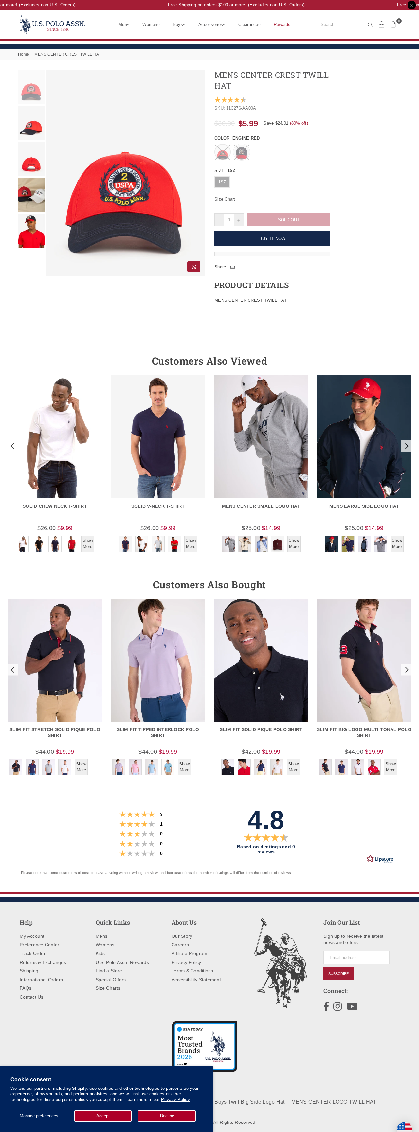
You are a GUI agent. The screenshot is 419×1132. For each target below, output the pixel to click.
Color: (237, 138)
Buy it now (272, 238)
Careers (180, 944)
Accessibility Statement (196, 979)
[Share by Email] (232, 267)
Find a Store (109, 970)
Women (149, 24)
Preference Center (39, 944)
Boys (178, 24)
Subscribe (338, 974)
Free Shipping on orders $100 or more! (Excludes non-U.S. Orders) (228, 4)
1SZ (222, 182)
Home (23, 54)
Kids (100, 953)
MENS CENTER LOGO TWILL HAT (334, 1102)
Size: (224, 170)
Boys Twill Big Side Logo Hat (249, 1102)
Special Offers (111, 979)
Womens (105, 944)
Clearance (248, 24)
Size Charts (108, 988)
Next (199, 173)
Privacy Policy (175, 1099)
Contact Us (32, 997)
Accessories (210, 24)
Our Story (182, 936)
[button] (12, 446)
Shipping (29, 970)
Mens (101, 936)
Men (122, 24)
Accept (103, 1115)
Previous (52, 173)
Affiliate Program (189, 953)
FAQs (25, 988)
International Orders (41, 979)
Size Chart (224, 199)
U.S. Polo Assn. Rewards (122, 962)
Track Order (33, 953)
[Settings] (382, 24)
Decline (167, 1115)
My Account (32, 936)
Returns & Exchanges (43, 962)
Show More (87, 543)
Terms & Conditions (192, 970)
